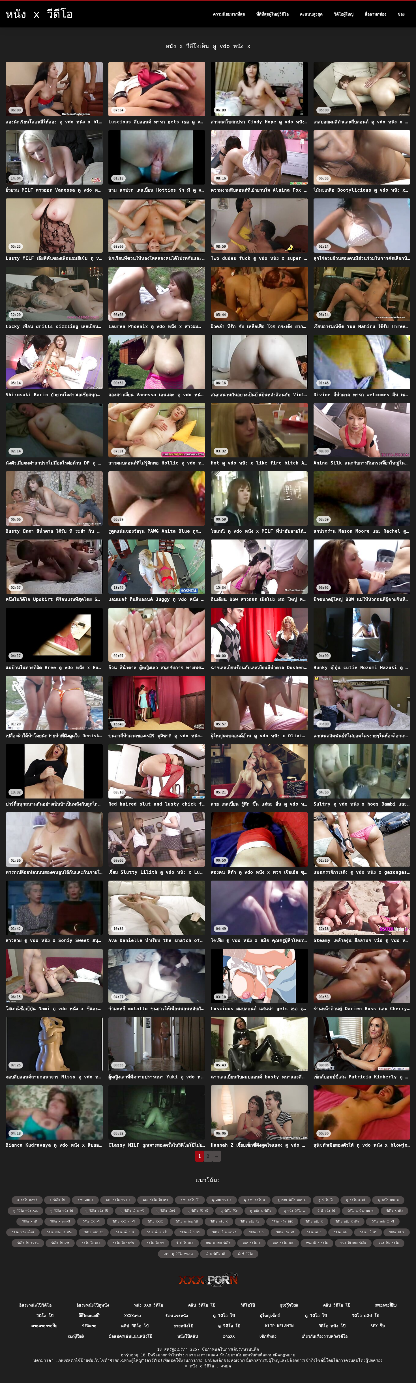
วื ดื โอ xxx (184, 1243)
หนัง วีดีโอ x (251, 1243)
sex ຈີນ (377, 1326)
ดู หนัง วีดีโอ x (294, 1210)
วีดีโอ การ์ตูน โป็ (186, 1221)
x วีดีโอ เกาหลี (27, 1200)
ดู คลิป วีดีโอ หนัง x (292, 1200)
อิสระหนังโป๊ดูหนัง (92, 1305)
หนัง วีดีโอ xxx (283, 1243)
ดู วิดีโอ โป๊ (224, 1315)
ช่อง (401, 14)
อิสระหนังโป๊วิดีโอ (35, 1305)
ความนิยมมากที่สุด (229, 14)
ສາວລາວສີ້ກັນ (385, 1305)
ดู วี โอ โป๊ (325, 1200)
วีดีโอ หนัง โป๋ (93, 1232)
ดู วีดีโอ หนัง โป (61, 1210)
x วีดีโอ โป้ (57, 1200)
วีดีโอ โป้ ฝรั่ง (60, 1243)
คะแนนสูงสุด (311, 14)
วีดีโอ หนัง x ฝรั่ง (347, 1221)
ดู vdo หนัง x (221, 1200)
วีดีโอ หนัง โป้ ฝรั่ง (59, 1232)
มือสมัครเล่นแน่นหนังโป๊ (131, 1336)
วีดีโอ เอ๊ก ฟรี (285, 1232)
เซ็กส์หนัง (268, 1336)
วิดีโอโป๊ (248, 1305)
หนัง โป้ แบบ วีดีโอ (353, 1243)
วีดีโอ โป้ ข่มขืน (27, 1243)
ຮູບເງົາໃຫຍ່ (289, 1305)
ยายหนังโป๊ (183, 1326)
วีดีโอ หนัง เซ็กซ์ (23, 1232)
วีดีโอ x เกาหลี (60, 1221)
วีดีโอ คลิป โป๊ (365, 1315)
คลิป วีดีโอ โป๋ (190, 1200)
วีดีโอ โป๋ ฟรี (155, 1243)
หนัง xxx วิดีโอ (148, 1305)
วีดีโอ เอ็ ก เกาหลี (224, 1232)
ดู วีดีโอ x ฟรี (355, 1200)
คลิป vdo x (85, 1200)
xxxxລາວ (132, 1315)
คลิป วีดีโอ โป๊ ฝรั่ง (155, 1200)
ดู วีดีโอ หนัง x (388, 1200)
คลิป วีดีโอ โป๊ (337, 1305)
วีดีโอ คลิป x (219, 1221)
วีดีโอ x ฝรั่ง (394, 1210)
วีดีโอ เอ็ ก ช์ (125, 1232)
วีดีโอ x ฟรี (29, 1221)
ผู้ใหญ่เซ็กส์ (270, 1315)
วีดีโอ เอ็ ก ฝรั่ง (157, 1232)
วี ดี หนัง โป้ (326, 1210)
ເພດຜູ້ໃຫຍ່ (76, 1336)
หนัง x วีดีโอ (203, 1366)
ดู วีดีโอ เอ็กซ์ (165, 1210)
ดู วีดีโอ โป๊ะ (229, 1210)
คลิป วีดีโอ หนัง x (118, 1200)
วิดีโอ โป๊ (45, 1315)
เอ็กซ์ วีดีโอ (245, 1253)
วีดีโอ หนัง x (314, 1221)
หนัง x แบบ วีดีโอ (218, 1243)
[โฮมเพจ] (208, 1279)
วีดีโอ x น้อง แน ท (361, 1210)
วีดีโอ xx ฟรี (91, 1221)
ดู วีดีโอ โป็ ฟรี (198, 1210)
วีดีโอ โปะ (340, 1232)
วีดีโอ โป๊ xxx (91, 1243)
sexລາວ (89, 1326)
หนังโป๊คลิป (187, 1336)
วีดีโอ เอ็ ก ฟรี (190, 1232)
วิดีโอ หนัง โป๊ (332, 1326)
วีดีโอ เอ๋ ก (314, 1232)
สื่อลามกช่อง (375, 14)
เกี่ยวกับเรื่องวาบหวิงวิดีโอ (325, 1336)
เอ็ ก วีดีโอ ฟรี (215, 1253)
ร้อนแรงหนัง (177, 1315)
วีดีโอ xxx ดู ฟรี (123, 1221)
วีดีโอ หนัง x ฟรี (383, 1221)
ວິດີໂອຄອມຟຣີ (89, 1315)
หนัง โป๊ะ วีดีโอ (389, 1243)
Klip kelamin (279, 1326)
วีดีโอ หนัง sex (282, 1221)
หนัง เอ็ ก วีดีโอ (317, 1243)
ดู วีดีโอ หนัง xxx (25, 1210)
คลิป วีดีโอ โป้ (202, 1305)
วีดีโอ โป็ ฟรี (368, 1232)
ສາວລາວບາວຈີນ (44, 1326)
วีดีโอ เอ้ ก (256, 1232)
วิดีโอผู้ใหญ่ (343, 14)
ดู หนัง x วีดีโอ (260, 1210)
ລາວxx (229, 1336)
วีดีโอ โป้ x (396, 1232)
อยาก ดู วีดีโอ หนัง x (178, 1253)
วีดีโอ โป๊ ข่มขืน (123, 1243)
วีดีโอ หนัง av (249, 1221)
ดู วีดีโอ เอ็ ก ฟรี (132, 1210)
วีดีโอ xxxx (155, 1221)
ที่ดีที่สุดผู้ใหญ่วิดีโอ (272, 14)
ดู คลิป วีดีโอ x (254, 1200)
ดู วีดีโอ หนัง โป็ (96, 1210)
